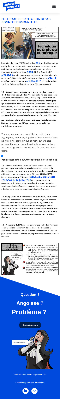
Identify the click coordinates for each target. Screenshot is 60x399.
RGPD (30, 72)
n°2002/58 (7, 75)
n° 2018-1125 (33, 81)
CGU (37, 63)
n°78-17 (52, 78)
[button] (54, 6)
